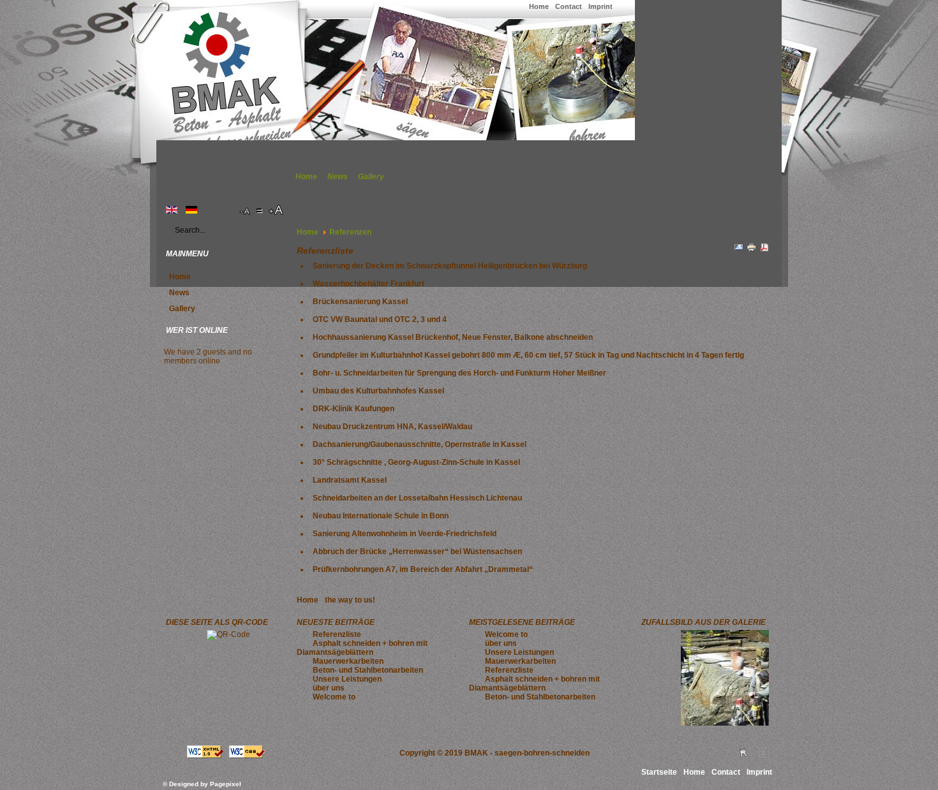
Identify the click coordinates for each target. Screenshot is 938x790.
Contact (568, 6)
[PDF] (764, 249)
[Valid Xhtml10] (205, 755)
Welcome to (334, 696)
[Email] (739, 249)
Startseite (659, 772)
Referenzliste (337, 634)
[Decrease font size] (245, 210)
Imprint (600, 6)
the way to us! (350, 600)
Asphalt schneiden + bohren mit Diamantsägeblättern (362, 648)
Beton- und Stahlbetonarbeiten (368, 670)
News (337, 176)
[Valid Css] (247, 755)
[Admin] (743, 754)
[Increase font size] (277, 210)
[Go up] (764, 754)
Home (539, 6)
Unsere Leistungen (347, 679)
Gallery (371, 176)
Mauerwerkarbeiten (348, 661)
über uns (329, 688)
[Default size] (260, 210)
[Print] (752, 249)
